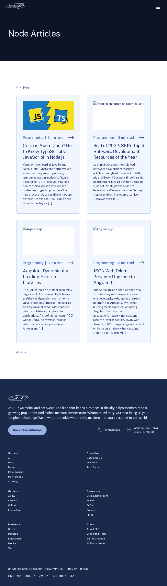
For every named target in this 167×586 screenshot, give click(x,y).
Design (12, 467)
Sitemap (72, 569)
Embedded (14, 538)
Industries (92, 462)
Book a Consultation (27, 430)
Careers (12, 500)
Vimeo (42, 576)
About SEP (93, 529)
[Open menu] (158, 7)
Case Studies (94, 457)
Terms (84, 569)
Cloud (11, 529)
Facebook (58, 576)
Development (15, 472)
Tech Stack (93, 467)
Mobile (12, 543)
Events (90, 500)
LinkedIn (13, 576)
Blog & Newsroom (97, 495)
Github (28, 576)
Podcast (91, 510)
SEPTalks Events (96, 543)
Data (10, 462)
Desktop (13, 533)
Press (90, 514)
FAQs (90, 505)
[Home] (17, 87)
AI (9, 457)
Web (10, 548)
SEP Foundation (96, 538)
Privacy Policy (54, 569)
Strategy (13, 481)
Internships (14, 510)
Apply (11, 495)
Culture (12, 505)
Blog (25, 87)
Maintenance (15, 476)
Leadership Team (97, 533)
